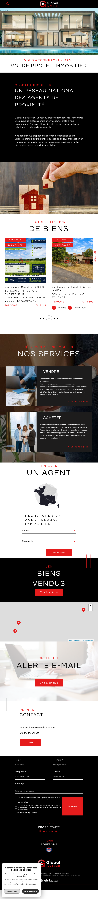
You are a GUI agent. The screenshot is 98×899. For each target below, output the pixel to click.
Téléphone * (21, 772)
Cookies (77, 875)
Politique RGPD (69, 875)
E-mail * (57, 772)
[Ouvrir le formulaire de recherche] (7, 3)
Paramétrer (12, 891)
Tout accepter (30, 891)
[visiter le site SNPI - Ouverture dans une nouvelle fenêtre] (49, 850)
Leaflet (71, 641)
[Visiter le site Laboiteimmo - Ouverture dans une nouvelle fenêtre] (49, 884)
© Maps (78, 641)
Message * (20, 784)
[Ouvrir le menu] (85, 4)
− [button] (90, 609)
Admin (54, 875)
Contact (95, 257)
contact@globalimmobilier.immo (37, 727)
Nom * (18, 761)
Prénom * (58, 761)
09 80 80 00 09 (29, 733)
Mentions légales (45, 875)
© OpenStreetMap (88, 641)
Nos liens (60, 875)
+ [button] (90, 606)
